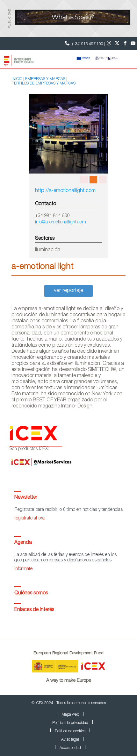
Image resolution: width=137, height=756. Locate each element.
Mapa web (70, 715)
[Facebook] (125, 43)
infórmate (23, 569)
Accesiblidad (70, 748)
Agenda (23, 542)
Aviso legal (70, 740)
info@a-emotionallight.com (60, 222)
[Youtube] (133, 43)
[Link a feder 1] (101, 58)
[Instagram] (109, 43)
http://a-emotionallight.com (65, 191)
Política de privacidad (70, 723)
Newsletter (25, 497)
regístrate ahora (29, 518)
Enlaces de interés (34, 610)
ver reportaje (68, 291)
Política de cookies (70, 731)
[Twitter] (117, 43)
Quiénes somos (31, 593)
